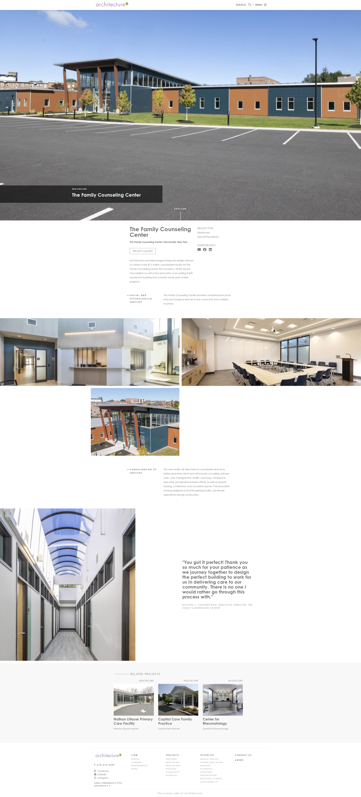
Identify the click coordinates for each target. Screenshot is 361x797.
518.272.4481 (106, 765)
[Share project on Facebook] (204, 249)
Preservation (208, 775)
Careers (136, 762)
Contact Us (243, 755)
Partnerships (139, 766)
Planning (206, 769)
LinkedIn (101, 774)
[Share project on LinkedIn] (210, 249)
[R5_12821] (89, 352)
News (134, 769)
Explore (180, 208)
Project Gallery (143, 251)
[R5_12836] (81, 584)
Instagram (103, 777)
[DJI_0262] (135, 422)
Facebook (103, 771)
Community (173, 772)
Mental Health (209, 759)
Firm (134, 755)
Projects (172, 755)
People (135, 759)
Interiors (206, 772)
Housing (171, 769)
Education (172, 762)
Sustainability (209, 782)
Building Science (211, 779)
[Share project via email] (199, 249)
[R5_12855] (271, 352)
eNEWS (239, 760)
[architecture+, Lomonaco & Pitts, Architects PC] (111, 4)
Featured (171, 759)
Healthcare (173, 766)
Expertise (171, 775)
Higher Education (211, 762)
